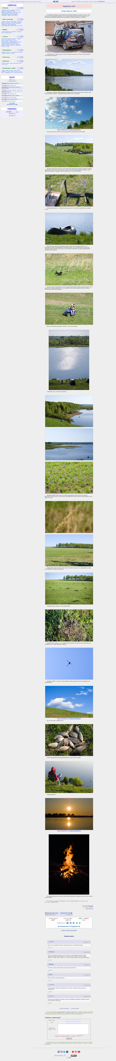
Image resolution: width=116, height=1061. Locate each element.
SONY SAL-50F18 (74, 900)
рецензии (86, 1)
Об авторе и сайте (9, 68)
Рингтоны (6, 57)
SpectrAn (8, 53)
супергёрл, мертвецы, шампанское (14, 90)
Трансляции (4, 24)
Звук (2, 39)
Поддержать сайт (9, 72)
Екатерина (51, 996)
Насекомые (7, 22)
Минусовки (16, 63)
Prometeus (20, 52)
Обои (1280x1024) (12, 24)
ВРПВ (79, 1)
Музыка (5, 8)
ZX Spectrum (4, 15)
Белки (3, 22)
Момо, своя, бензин (11, 101)
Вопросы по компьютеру (15, 45)
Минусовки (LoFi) (13, 13)
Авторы (3, 70)
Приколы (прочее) (11, 11)
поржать (91, 1)
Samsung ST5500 (54, 902)
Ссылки (16, 71)
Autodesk (9, 91)
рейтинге (84, 920)
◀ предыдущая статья (51, 913)
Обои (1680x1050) (6, 25)
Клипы (3, 32)
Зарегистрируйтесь (61, 1011)
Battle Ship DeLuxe (6, 52)
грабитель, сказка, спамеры (13, 95)
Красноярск (8, 23)
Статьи (5, 36)
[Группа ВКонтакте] (58, 1051)
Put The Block (14, 52)
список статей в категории (69, 930)
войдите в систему (70, 1011)
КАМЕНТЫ (13, 115)
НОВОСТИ (13, 113)
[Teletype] (70, 1051)
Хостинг (20, 71)
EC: (69, 1057)
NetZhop (4, 53)
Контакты (11, 70)
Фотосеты (18, 23)
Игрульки (19, 31)
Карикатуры (13, 21)
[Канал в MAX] (61, 1051)
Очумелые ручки (5, 41)
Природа (4, 23)
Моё (21, 25)
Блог (7, 64)
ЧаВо (7, 70)
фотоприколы (22, 1)
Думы (18, 70)
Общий (3, 63)
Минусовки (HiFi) (5, 13)
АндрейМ (51, 941)
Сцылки (7, 45)
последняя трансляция (12, 81)
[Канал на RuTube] (67, 1051)
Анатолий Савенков (89, 905)
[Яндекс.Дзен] (73, 1051)
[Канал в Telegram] (64, 1051)
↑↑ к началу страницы (74, 1008)
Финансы (19, 41)
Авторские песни (17, 12)
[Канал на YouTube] (79, 1051)
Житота (3, 45)
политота (31, 1)
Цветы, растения (18, 22)
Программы (7, 50)
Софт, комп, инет (8, 39)
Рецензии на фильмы (12, 38)
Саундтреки (15, 14)
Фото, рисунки (8, 19)
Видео (5, 29)
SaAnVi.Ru (12, 1)
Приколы (4, 21)
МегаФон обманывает (12, 97)
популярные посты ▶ (12, 104)
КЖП (12, 71)
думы (82, 1)
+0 (50, 947)
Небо (12, 22)
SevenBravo (51, 984)
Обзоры (19, 38)
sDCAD (12, 53)
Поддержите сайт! (69, 6)
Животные (19, 21)
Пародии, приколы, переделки (8, 10)
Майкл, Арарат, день (11, 85)
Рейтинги (6, 61)
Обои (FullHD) (14, 25)
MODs (9, 15)
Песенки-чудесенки (6, 31)
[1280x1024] (72, 129)
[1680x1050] (78, 129)
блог (76, 1)
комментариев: (89, 908)
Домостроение (8, 32)
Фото (14, 39)
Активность (4, 71)
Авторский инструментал (7, 12)
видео (27, 1)
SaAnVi (51, 964)
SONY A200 (62, 900)
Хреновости (14, 31)
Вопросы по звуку (5, 46)
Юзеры (8, 71)
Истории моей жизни (6, 43)
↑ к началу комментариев (64, 1008)
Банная (8, 21)
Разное (14, 23)
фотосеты (95, 1)
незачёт (86, 918)
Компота (17, 44)
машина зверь (58, 54)
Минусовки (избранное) (7, 14)
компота (35, 1)
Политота (13, 44)
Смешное (4, 38)
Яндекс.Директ (13, 41)
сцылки (73, 1)
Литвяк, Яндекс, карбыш (12, 99)
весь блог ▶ (12, 103)
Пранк (16, 15)
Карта (3, 72)
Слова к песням (5, 40)
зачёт (80, 918)
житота (39, 1)
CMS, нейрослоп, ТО (11, 93)
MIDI (13, 15)
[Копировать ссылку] (79, 923)
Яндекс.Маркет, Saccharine (13, 83)
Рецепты (11, 40)
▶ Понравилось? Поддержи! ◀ (69, 926)
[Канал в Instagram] (75, 1051)
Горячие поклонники (17, 72)
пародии (17, 1)
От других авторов (6, 44)
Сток (19, 25)
